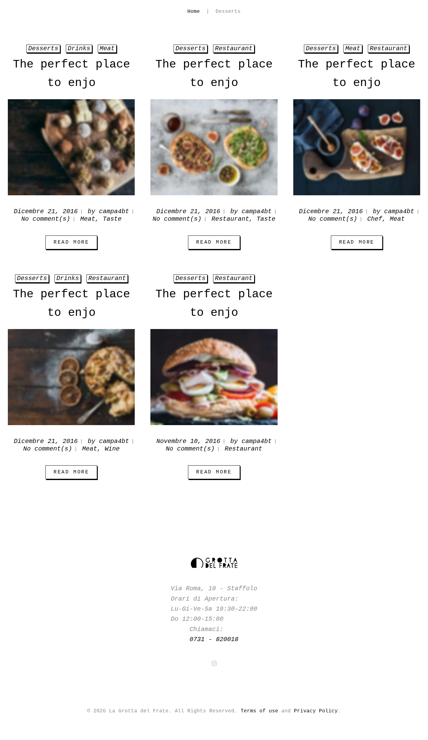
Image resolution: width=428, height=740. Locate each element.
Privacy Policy (316, 711)
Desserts (32, 278)
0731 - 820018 (214, 639)
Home (15, 41)
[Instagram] (214, 663)
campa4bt (114, 211)
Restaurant (230, 219)
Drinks (67, 278)
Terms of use (259, 711)
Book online (394, 23)
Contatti (136, 41)
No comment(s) (45, 219)
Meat (87, 219)
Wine (112, 448)
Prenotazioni (85, 41)
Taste (112, 219)
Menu (42, 41)
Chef (374, 219)
